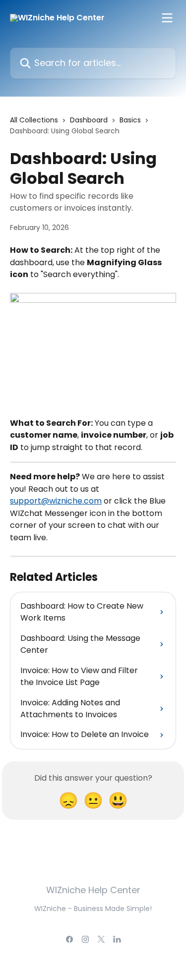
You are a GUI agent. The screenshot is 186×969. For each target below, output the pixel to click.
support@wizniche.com (56, 501)
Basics (130, 120)
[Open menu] (167, 18)
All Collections (34, 120)
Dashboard (89, 120)
